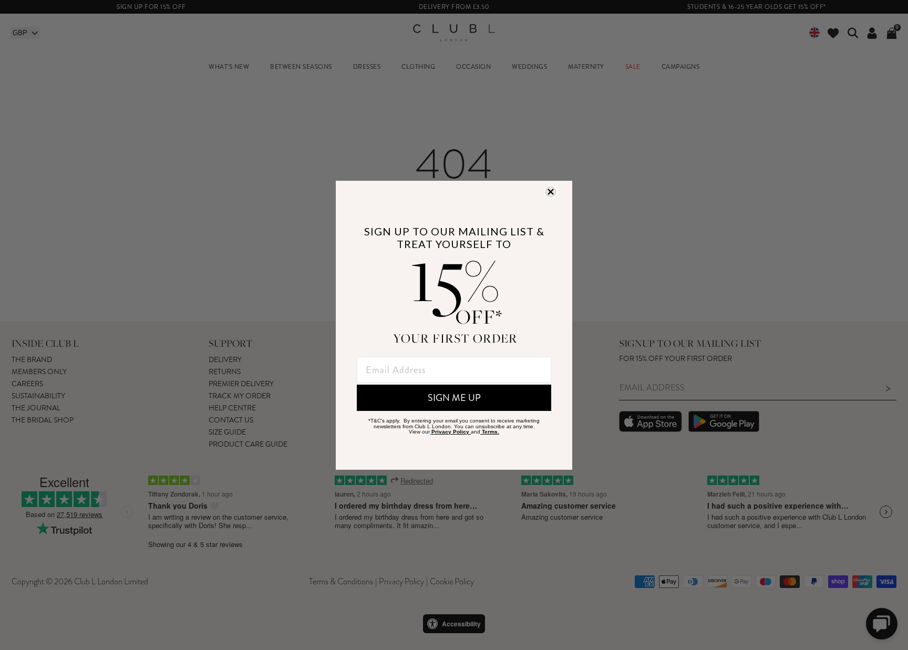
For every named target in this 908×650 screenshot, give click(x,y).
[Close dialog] (550, 192)
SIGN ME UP (454, 398)
